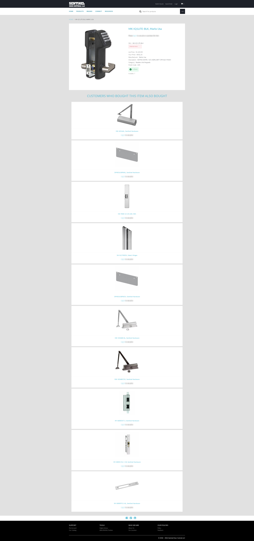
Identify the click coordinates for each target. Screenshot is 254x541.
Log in (123, 135)
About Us (131, 528)
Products (80, 11)
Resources (109, 11)
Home (71, 11)
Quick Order (168, 4)
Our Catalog (72, 530)
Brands (89, 11)
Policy (159, 528)
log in (135, 36)
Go (182, 11)
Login (176, 4)
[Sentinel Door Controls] (77, 4)
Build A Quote (159, 4)
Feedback (160, 530)
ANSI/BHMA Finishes (106, 530)
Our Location (132, 530)
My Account (72, 528)
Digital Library (104, 528)
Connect (98, 11)
